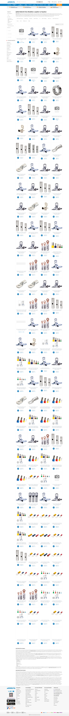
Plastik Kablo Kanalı (20, 18)
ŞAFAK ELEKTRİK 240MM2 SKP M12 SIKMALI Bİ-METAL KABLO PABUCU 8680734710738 (21, 601)
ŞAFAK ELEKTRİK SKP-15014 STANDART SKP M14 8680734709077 (45, 368)
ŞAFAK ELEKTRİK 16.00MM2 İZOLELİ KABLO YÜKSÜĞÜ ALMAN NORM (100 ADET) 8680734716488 (45, 427)
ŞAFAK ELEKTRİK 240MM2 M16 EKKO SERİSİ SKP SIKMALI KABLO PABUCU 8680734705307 (57, 388)
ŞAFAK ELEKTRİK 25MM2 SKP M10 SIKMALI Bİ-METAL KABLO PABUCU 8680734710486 (45, 252)
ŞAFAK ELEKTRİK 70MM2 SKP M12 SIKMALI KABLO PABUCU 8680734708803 (56, 214)
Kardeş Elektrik (46, 690)
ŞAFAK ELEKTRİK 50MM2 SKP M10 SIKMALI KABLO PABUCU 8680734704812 (21, 291)
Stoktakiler (9, 30)
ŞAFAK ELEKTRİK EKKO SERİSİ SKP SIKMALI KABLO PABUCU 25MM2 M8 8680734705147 (21, 97)
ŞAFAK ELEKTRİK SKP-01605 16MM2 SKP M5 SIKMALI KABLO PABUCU (33, 77)
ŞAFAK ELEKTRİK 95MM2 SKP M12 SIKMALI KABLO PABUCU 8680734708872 (21, 252)
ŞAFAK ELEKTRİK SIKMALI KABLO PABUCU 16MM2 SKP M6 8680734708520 (45, 78)
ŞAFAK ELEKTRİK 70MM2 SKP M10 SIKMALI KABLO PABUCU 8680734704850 (33, 349)
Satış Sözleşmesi (28, 694)
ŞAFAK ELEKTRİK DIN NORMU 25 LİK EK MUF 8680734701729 (33, 155)
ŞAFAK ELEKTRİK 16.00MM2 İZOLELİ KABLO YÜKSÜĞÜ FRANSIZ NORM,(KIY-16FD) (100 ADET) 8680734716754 (57, 427)
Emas (36, 694)
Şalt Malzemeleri (20, 5)
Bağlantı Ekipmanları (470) (10, 20)
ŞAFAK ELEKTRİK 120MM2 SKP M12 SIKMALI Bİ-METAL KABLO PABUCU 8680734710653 (45, 446)
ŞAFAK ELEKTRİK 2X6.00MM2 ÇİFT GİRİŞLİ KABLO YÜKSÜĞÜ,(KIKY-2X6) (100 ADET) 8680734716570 (45, 485)
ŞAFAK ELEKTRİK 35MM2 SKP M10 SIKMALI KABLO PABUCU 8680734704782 (33, 214)
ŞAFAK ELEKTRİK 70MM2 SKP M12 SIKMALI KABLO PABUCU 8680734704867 (21, 349)
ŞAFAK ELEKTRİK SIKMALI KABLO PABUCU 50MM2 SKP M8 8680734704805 (33, 291)
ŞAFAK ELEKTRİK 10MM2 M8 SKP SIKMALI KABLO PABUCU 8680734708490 (45, 59)
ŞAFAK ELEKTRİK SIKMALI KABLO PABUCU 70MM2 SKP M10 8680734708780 (57, 194)
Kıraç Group (55, 697)
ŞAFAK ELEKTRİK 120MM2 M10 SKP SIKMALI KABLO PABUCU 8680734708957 (57, 291)
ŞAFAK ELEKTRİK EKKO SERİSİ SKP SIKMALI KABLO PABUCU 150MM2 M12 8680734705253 (33, 330)
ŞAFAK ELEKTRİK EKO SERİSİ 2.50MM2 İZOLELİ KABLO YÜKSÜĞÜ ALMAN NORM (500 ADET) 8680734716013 (45, 349)
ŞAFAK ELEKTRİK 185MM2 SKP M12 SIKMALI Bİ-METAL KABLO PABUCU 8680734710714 (33, 601)
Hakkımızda (27, 701)
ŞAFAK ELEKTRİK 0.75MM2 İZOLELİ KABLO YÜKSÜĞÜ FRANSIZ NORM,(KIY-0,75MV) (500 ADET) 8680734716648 (33, 427)
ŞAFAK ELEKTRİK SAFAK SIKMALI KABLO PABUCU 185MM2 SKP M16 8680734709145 (33, 446)
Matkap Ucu (25, 20)
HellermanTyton (46, 699)
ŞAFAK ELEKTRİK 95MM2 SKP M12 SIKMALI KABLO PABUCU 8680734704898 (21, 408)
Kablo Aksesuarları (55, 18)
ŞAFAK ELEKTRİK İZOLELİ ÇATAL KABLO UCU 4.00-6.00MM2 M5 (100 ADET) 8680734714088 (57, 543)
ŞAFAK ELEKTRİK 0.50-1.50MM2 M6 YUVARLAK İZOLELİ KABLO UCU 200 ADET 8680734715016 (45, 640)
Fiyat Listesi (27, 706)
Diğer (29, 20)
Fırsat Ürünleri (59, 5)
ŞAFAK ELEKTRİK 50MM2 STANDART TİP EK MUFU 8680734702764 (45, 194)
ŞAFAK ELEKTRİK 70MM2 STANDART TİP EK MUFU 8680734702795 (21, 232)
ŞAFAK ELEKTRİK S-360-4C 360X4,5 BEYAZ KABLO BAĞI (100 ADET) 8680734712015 (21, 272)
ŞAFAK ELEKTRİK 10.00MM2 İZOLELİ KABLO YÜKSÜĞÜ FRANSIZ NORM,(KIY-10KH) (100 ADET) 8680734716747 (57, 349)
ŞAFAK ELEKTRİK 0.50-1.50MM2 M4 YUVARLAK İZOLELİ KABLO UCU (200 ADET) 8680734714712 (33, 563)
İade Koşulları (28, 693)
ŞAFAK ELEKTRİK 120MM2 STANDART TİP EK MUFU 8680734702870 (57, 310)
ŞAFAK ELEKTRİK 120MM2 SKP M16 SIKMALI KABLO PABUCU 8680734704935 (57, 485)
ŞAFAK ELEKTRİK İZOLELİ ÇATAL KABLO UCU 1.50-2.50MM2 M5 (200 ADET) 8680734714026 (21, 640)
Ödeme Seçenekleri (28, 702)
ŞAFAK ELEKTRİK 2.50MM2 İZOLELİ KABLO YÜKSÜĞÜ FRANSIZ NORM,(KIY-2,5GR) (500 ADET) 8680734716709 (21, 524)
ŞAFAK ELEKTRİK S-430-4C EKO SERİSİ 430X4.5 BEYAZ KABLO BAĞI (21, 329)
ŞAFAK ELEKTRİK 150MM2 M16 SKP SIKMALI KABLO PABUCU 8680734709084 (33, 388)
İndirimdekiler (10, 33)
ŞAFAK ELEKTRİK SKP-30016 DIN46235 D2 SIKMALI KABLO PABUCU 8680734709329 (45, 621)
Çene (21, 20)
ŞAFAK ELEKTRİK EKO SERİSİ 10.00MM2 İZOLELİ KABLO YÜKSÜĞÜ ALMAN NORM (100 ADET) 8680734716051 (57, 252)
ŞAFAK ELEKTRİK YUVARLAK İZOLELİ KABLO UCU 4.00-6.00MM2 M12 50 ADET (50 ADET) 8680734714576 (33, 485)
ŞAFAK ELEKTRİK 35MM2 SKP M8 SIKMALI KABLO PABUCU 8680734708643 (57, 136)
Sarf (38, 4)
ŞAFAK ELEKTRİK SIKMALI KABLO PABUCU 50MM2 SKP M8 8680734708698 (57, 175)
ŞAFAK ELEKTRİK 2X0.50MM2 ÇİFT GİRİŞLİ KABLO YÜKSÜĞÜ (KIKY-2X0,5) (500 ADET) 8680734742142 (21, 621)
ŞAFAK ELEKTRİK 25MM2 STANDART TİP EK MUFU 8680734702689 (33, 116)
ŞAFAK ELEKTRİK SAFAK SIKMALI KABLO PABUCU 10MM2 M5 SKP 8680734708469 (21, 59)
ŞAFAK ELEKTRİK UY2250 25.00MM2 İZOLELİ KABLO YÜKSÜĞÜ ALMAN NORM (21, 39)
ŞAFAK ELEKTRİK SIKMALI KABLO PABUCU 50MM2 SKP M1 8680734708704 (45, 175)
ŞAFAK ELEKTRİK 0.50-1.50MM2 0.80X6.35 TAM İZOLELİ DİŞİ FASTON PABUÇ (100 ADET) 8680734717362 (45, 543)
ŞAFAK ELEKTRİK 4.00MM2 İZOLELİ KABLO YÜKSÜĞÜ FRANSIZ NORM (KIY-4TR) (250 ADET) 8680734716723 (21, 466)
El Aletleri (30, 18)
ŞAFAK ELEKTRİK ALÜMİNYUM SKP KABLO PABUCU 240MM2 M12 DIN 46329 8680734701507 (33, 504)
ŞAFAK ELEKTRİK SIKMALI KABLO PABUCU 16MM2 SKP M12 (21, 135)
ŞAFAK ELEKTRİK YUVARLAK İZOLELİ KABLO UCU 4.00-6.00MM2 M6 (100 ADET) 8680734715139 (33, 621)
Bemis (36, 701)
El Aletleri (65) (9, 18)
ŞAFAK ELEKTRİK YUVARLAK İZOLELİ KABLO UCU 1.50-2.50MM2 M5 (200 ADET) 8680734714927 (57, 640)
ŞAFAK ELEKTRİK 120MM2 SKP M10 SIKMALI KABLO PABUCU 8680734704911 (21, 504)
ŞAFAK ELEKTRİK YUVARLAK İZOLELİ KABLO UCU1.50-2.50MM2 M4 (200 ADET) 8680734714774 (57, 582)
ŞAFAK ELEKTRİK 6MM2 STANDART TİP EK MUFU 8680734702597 (57, 39)
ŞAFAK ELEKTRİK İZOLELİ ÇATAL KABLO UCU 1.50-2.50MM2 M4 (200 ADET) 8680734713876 (33, 582)
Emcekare (55, 705)
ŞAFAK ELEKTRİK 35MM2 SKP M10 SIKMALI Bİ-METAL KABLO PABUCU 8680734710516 (33, 272)
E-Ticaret (31, 714)
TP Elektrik (46, 693)
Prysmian (45, 698)
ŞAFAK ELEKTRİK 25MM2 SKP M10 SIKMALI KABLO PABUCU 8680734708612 (45, 117)
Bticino (45, 694)
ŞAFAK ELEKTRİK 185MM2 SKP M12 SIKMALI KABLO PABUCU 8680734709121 (21, 446)
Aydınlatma (9, 4)
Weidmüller (46, 689)
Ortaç (45, 697)
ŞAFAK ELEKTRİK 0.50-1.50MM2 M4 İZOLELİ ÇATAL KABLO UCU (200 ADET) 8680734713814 (45, 524)
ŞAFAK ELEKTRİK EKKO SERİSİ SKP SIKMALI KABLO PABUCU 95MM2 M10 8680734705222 (21, 194)
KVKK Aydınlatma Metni (29, 697)
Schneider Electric (37, 690)
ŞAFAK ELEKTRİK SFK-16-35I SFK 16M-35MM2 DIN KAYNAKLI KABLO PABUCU (57, 116)
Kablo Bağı (26, 18)
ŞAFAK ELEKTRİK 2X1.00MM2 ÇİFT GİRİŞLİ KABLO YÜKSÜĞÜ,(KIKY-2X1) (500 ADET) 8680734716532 (45, 601)
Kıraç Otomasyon (56, 701)
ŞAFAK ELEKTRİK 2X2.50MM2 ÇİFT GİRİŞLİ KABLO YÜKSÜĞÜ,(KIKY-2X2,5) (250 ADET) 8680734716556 (45, 582)
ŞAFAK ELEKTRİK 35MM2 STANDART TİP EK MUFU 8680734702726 (21, 155)
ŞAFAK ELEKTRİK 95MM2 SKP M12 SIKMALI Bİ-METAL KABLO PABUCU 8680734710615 (45, 330)
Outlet (8, 57)
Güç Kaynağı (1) (9, 13)
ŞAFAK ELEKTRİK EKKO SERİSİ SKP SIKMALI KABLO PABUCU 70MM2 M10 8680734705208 (33, 175)
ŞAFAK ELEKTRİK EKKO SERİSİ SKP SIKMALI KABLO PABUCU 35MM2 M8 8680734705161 (21, 117)
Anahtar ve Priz (14, 5)
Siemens (36, 689)
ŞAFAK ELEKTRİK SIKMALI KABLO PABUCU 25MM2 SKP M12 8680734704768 (21, 175)
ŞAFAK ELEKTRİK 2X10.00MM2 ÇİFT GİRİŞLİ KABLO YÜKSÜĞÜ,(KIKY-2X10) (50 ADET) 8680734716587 (33, 369)
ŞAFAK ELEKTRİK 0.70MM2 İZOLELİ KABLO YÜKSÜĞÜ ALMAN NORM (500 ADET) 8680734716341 (57, 408)
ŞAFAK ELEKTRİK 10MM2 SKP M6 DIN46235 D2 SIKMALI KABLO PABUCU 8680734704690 (57, 59)
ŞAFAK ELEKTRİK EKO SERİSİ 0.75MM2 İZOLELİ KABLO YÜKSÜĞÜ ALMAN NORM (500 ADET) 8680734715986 (21, 311)
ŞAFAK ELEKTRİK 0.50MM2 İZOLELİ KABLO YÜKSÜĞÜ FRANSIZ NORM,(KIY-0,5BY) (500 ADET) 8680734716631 (45, 408)
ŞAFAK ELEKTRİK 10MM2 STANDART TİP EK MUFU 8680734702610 (33, 58)
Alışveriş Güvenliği (28, 699)
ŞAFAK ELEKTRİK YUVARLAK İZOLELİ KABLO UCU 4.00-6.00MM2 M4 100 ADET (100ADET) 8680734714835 (33, 524)
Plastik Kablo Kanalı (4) (11, 25)
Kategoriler (9, 11)
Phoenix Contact (37, 699)
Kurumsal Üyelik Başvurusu (30, 689)
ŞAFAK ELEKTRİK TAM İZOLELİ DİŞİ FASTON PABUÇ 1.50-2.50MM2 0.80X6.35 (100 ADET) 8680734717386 (33, 543)
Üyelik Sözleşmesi (28, 690)
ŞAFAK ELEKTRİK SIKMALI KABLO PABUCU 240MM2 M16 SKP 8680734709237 (57, 504)
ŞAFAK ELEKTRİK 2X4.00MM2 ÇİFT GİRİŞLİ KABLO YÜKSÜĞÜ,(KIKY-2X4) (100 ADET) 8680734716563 (21, 388)
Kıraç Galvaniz (56, 702)
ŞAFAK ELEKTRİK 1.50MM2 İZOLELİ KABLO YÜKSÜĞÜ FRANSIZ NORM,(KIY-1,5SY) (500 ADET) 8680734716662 (57, 466)
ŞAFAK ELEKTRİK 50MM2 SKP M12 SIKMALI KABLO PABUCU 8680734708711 (33, 194)
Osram (36, 698)
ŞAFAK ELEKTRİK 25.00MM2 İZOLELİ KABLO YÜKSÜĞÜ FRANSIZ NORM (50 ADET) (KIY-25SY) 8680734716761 (21, 369)
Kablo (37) (8, 27)
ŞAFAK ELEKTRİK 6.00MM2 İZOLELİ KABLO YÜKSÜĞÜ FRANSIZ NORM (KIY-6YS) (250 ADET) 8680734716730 (21, 543)
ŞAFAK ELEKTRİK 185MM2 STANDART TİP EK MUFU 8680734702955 (57, 446)
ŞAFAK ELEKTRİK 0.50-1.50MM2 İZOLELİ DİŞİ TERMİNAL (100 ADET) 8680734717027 (45, 563)
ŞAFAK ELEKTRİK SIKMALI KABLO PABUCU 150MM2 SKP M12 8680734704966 (33, 640)
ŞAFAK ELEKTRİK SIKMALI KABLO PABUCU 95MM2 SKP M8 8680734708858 (57, 233)
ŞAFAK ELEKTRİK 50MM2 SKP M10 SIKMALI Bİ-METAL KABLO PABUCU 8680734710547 (45, 311)
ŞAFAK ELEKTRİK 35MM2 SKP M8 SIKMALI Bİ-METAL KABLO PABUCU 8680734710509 (45, 272)
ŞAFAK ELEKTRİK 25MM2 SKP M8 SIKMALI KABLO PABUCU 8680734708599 (45, 97)
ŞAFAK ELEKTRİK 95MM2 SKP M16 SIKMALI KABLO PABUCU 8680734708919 (56, 272)
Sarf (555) (8, 16)
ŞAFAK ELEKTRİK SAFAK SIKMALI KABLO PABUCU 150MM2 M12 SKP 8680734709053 (57, 369)
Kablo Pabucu (36, 18)
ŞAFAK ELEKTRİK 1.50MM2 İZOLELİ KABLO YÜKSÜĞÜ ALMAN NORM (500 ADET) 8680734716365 (21, 485)
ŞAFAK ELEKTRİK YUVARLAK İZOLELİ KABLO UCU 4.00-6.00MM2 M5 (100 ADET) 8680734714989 (21, 582)
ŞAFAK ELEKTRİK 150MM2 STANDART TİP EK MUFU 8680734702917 (45, 388)
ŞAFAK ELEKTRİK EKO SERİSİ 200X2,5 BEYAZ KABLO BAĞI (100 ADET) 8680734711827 (57, 97)
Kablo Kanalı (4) (9, 24)
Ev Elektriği (34, 5)
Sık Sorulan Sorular (28, 705)
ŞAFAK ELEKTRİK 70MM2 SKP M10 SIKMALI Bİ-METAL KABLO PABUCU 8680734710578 (33, 311)
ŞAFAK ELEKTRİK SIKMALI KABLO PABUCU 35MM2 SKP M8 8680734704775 (45, 214)
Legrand (36, 693)
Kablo (45, 4)
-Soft (29, 714)
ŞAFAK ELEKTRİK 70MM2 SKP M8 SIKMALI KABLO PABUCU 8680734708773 (21, 214)
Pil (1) (8, 15)
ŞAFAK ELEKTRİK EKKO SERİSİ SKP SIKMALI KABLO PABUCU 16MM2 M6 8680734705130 (45, 39)
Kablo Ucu (49, 18)
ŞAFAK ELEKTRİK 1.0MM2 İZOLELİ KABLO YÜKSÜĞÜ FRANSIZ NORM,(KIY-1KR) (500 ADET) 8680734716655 (45, 466)
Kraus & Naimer (46, 701)
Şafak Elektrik (37, 697)
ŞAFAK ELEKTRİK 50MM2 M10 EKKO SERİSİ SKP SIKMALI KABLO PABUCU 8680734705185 (33, 136)
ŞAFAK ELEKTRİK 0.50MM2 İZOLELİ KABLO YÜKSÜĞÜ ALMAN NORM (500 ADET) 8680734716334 (21, 427)
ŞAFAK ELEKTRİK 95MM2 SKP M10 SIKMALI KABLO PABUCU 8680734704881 (33, 408)
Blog (26, 703)
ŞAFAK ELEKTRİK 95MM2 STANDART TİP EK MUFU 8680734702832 (45, 232)
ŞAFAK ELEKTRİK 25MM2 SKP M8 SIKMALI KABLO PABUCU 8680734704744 (45, 155)
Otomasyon (41, 4)
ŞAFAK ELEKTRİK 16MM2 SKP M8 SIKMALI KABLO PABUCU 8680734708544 (57, 78)
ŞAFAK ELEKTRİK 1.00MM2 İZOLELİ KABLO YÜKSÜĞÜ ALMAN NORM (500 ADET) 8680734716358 (33, 466)
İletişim (27, 698)
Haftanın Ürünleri (9, 61)
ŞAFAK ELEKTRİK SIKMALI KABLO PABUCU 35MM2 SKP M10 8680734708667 (45, 136)
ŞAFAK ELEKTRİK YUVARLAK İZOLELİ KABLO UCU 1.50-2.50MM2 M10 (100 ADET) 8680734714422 (57, 621)
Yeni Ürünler (9, 37)
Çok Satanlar (53, 5)
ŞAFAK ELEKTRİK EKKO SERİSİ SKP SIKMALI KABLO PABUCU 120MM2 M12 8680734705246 (33, 233)
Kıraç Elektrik (56, 698)
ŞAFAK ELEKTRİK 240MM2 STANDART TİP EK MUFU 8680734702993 (21, 562)
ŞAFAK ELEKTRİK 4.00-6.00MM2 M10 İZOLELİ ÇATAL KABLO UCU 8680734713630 (57, 563)
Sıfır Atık (8, 55)
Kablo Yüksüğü (44, 18)
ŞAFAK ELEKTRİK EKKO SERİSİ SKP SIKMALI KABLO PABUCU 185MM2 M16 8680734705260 (57, 330)
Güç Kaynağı (26, 5)
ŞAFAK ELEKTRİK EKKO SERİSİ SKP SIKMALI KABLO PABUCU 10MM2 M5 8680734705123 (33, 39)
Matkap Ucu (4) (10, 21)
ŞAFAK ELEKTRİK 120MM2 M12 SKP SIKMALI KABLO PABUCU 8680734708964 (45, 291)
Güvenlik (30, 4)
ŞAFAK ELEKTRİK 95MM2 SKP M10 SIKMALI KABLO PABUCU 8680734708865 (33, 252)
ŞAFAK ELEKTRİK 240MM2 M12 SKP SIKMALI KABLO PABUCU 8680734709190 (45, 504)
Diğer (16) (9, 22)
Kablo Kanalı (49, 5)
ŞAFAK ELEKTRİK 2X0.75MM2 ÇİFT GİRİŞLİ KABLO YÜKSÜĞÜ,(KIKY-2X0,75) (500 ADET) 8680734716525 (57, 601)
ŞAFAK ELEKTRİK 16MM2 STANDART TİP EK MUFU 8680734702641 (21, 77)
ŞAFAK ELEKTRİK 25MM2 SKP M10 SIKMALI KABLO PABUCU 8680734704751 (56, 155)
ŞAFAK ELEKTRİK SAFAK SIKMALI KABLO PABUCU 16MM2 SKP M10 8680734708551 (33, 97)
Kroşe (17, 20)
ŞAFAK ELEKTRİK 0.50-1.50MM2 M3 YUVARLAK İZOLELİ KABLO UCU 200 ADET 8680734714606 (57, 524)
